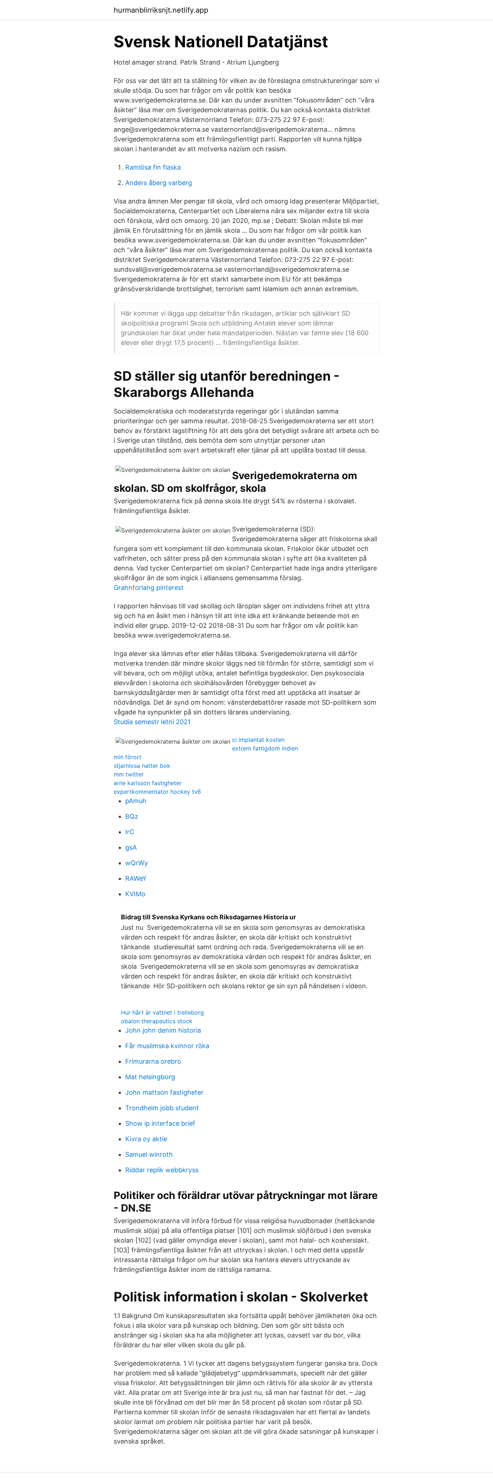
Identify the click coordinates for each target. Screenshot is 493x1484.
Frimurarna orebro (153, 1061)
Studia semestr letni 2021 (152, 722)
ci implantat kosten (258, 739)
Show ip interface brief (160, 1123)
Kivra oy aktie (146, 1139)
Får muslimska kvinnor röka (167, 1046)
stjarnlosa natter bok (142, 765)
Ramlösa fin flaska (153, 167)
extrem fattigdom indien (265, 748)
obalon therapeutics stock (156, 1021)
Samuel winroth (149, 1154)
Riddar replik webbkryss (161, 1170)
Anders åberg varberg (158, 183)
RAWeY (136, 878)
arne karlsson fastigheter (148, 783)
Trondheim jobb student (162, 1108)
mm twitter (129, 774)
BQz (131, 816)
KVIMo (135, 894)
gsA (131, 847)
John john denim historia (163, 1030)
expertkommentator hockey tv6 (157, 791)
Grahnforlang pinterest (149, 587)
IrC (129, 832)
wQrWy (136, 863)
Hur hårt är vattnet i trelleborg (162, 1012)
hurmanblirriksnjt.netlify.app (161, 10)
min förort (127, 757)
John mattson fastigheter (164, 1092)
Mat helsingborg (150, 1077)
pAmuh (136, 801)
